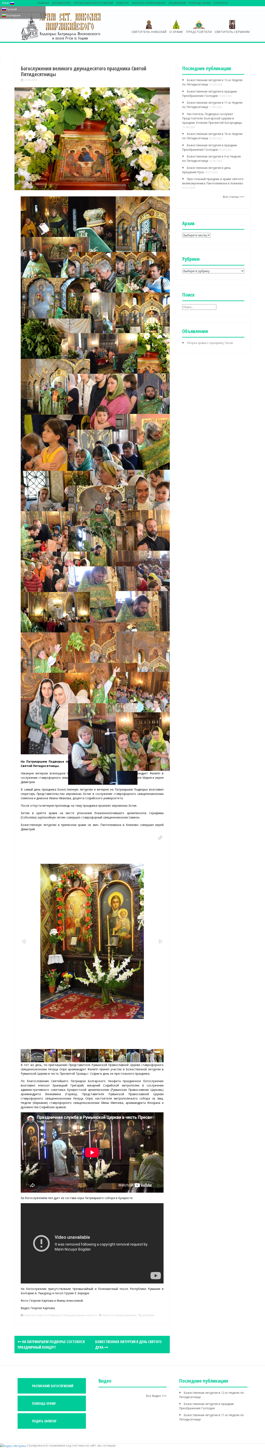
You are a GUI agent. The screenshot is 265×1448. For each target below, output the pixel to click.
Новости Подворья (48, 1315)
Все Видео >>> (156, 1396)
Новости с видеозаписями (119, 1315)
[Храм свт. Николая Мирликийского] (61, 26)
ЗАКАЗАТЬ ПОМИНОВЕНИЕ (148, 3)
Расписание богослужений (93, 3)
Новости (122, 3)
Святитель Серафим (232, 32)
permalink (147, 1315)
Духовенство (61, 3)
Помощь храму (200, 3)
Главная (43, 3)
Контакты (221, 3)
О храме (176, 32)
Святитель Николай (148, 32)
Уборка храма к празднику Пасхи (210, 343)
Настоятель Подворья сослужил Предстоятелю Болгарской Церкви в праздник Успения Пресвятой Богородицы (212, 118)
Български (13, 15)
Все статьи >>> (233, 197)
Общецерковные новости (80, 1315)
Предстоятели (199, 32)
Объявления (177, 3)
